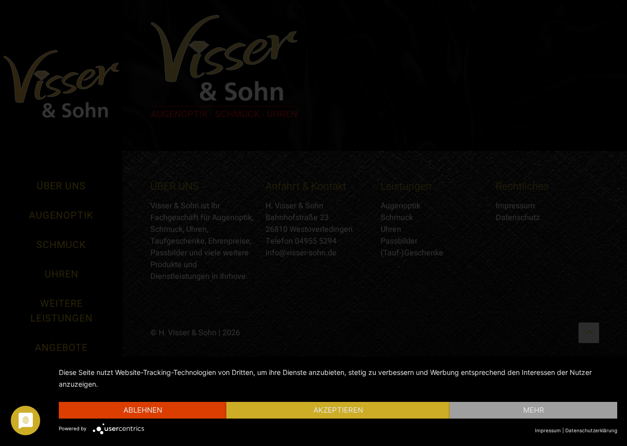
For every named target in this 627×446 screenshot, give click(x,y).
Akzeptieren (338, 410)
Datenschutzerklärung (591, 430)
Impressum (548, 430)
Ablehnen (142, 410)
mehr (533, 410)
